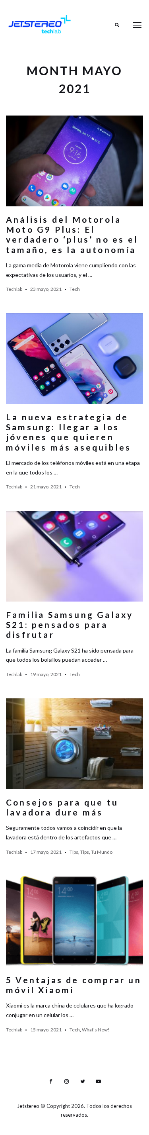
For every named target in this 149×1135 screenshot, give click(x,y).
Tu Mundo (101, 852)
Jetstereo (29, 1106)
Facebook (51, 1082)
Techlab (14, 289)
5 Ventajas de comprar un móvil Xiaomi (73, 985)
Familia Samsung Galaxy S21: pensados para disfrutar (69, 624)
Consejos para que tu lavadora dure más (62, 807)
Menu (137, 25)
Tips (74, 852)
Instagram (67, 1082)
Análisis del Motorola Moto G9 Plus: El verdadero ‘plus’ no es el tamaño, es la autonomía (72, 234)
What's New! (96, 1030)
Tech (75, 289)
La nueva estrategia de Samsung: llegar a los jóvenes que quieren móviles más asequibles (68, 432)
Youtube (98, 1082)
